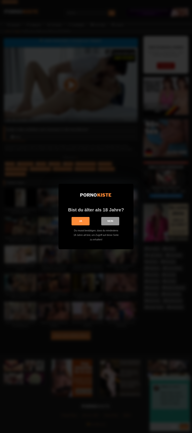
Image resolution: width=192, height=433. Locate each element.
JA (80, 221)
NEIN (110, 221)
